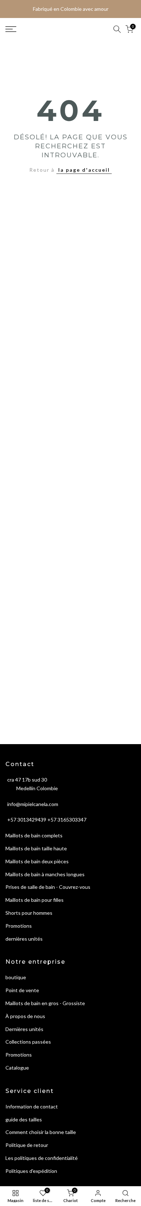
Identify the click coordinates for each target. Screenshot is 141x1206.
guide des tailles (23, 1119)
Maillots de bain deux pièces (37, 861)
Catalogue (17, 1068)
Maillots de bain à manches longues (45, 874)
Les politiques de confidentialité (41, 1158)
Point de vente (22, 990)
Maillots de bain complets (34, 835)
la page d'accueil (84, 170)
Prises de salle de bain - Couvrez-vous (47, 887)
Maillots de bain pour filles (34, 900)
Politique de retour (26, 1145)
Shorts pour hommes (28, 913)
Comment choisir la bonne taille (40, 1132)
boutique (15, 977)
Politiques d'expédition (31, 1171)
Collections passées (28, 1042)
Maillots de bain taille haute (36, 848)
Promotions (18, 926)
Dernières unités (24, 1029)
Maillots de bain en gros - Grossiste (45, 1003)
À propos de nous (25, 1016)
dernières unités (24, 939)
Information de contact (31, 1106)
